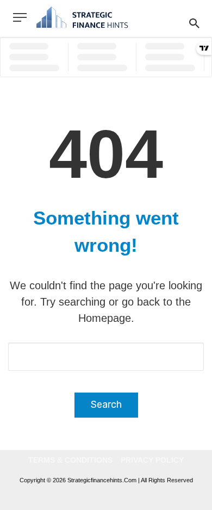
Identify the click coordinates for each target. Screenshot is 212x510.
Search (106, 405)
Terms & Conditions (70, 460)
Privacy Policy (152, 460)
